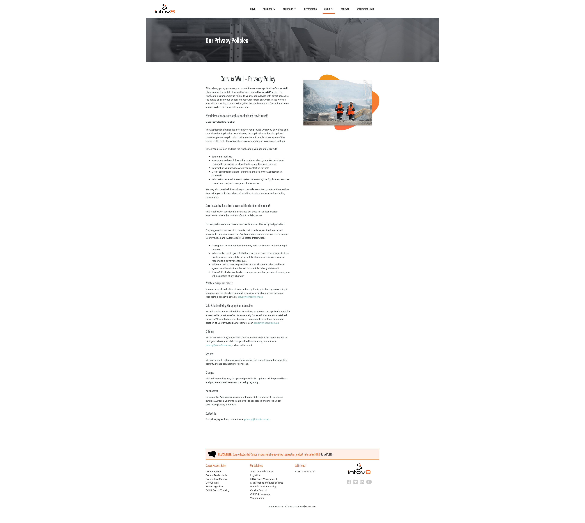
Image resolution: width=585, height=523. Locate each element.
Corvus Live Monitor (217, 479)
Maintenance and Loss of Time (266, 482)
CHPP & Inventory (260, 494)
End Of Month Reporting (263, 486)
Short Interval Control (261, 471)
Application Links (365, 9)
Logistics (255, 475)
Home (252, 9)
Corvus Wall (212, 482)
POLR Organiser (214, 486)
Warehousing (257, 498)
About (327, 9)
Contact (345, 9)
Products (267, 9)
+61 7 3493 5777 (306, 471)
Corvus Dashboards (216, 475)
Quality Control (258, 490)
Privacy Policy (311, 506)
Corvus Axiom (213, 471)
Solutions (288, 9)
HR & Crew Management (263, 479)
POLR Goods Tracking (217, 490)
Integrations (310, 9)
